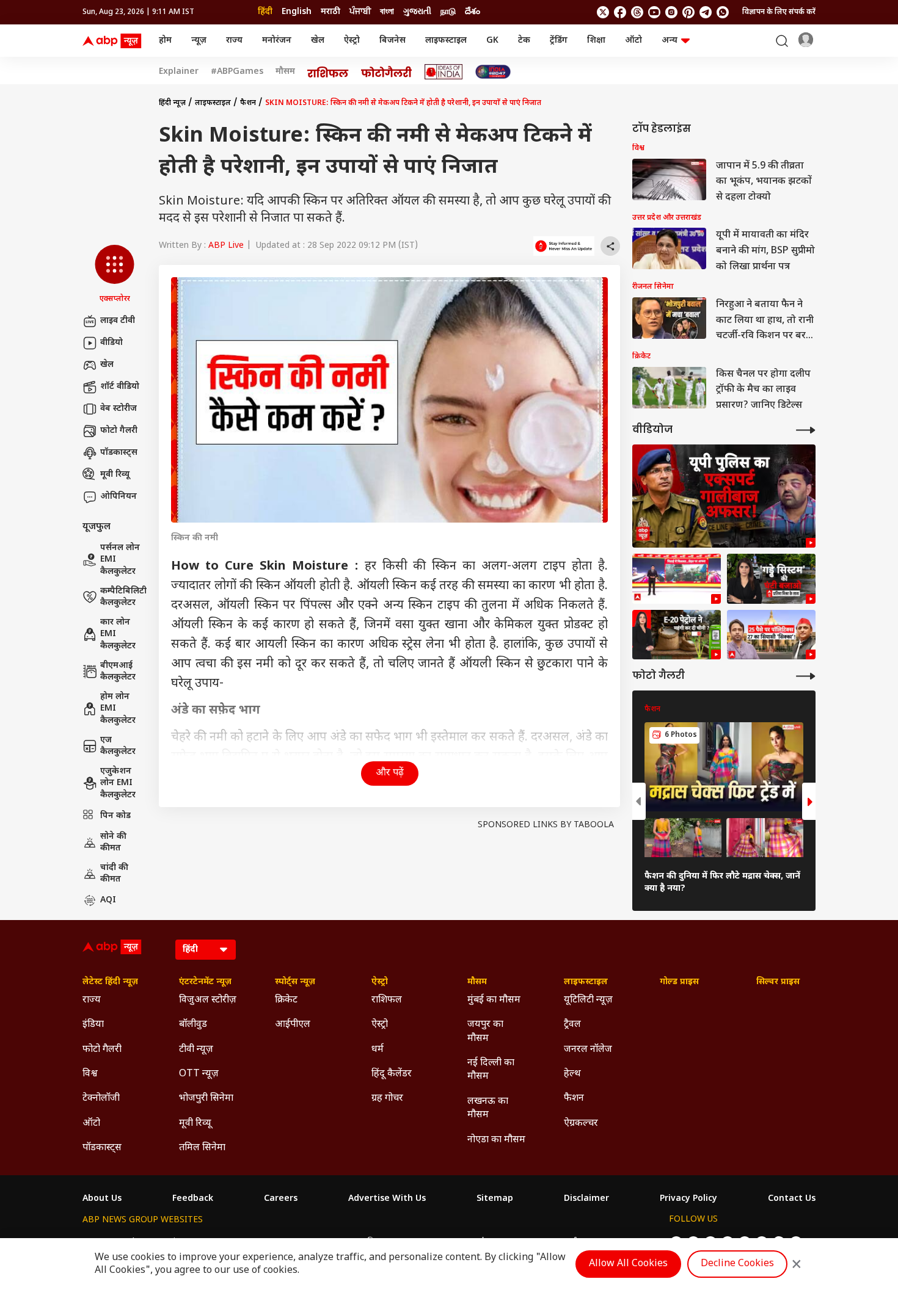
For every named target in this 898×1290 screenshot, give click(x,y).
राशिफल (386, 1000)
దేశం (472, 12)
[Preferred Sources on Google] (563, 246)
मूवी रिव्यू (115, 474)
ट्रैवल (572, 1024)
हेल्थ (572, 1074)
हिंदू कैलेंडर (391, 1074)
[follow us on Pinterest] (688, 12)
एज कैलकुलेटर (118, 746)
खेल (317, 40)
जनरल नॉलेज (588, 1049)
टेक (524, 40)
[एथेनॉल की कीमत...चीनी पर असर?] (676, 635)
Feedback (192, 1199)
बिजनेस (392, 40)
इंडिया (93, 1024)
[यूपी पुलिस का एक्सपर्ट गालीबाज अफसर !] (724, 496)
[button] (114, 275)
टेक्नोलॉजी (101, 1098)
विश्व (90, 1074)
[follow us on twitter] (603, 12)
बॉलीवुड (193, 1024)
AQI (108, 900)
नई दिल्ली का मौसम (490, 1070)
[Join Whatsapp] (722, 12)
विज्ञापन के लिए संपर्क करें (779, 12)
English (297, 12)
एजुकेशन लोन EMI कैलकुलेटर (118, 783)
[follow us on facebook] (620, 12)
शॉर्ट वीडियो (119, 387)
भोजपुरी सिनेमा (206, 1098)
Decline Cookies (737, 1264)
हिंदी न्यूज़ (172, 103)
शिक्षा (596, 40)
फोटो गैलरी (118, 431)
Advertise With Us (387, 1199)
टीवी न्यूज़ (196, 1049)
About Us (102, 1199)
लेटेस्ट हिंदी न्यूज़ (110, 982)
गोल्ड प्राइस (679, 982)
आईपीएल (292, 1024)
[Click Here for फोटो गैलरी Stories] (386, 72)
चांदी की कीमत (114, 874)
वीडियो (111, 343)
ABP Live (226, 246)
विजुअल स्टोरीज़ (207, 1000)
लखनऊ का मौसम (487, 1108)
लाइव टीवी (117, 321)
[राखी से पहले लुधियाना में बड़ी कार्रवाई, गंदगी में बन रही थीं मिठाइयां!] (676, 579)
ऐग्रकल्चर (581, 1123)
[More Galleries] (806, 676)
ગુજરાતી (417, 12)
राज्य (234, 40)
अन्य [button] (669, 40)
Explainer (179, 72)
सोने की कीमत (113, 843)
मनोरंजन (276, 40)
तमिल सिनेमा (202, 1148)
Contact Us (792, 1199)
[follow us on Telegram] (705, 12)
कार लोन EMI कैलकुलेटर (118, 634)
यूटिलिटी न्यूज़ (588, 1000)
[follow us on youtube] (654, 12)
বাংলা (387, 12)
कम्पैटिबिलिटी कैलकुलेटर (123, 597)
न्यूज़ (198, 40)
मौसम (285, 72)
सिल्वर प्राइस (778, 982)
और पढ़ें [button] (390, 773)
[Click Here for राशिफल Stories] (328, 72)
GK (492, 40)
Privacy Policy (688, 1199)
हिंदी (265, 12)
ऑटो (633, 40)
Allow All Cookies (628, 1264)
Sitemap (494, 1199)
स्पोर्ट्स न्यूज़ (295, 982)
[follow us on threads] (637, 12)
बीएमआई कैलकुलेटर (118, 672)
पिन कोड (115, 816)
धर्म (377, 1049)
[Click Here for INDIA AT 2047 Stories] (493, 71)
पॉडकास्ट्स (118, 452)
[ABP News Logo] (114, 41)
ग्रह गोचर (387, 1098)
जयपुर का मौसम (485, 1031)
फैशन (248, 103)
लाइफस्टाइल (446, 40)
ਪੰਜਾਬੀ (360, 12)
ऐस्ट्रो (352, 40)
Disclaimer (586, 1199)
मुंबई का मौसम (493, 1000)
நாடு (448, 12)
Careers (281, 1199)
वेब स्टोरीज (118, 409)
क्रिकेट (286, 1000)
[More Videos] (806, 430)
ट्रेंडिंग (559, 40)
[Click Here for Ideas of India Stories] (444, 71)
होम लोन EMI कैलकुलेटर (118, 709)
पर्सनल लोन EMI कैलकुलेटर (120, 560)
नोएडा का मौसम (496, 1140)
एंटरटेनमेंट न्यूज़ (205, 982)
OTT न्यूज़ (199, 1074)
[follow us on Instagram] (671, 12)
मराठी (330, 12)
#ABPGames (237, 72)
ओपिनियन (118, 496)
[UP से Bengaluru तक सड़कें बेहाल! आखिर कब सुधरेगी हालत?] (771, 579)
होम (165, 40)
